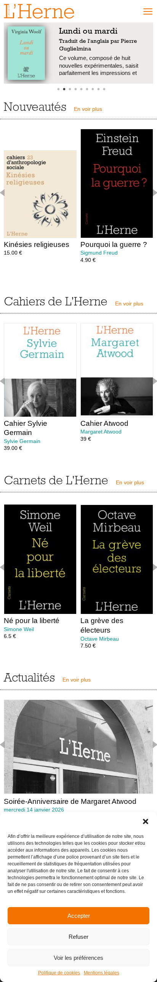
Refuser (78, 936)
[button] (145, 821)
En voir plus (88, 109)
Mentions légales (101, 973)
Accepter (78, 915)
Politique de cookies (59, 973)
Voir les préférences (78, 957)
